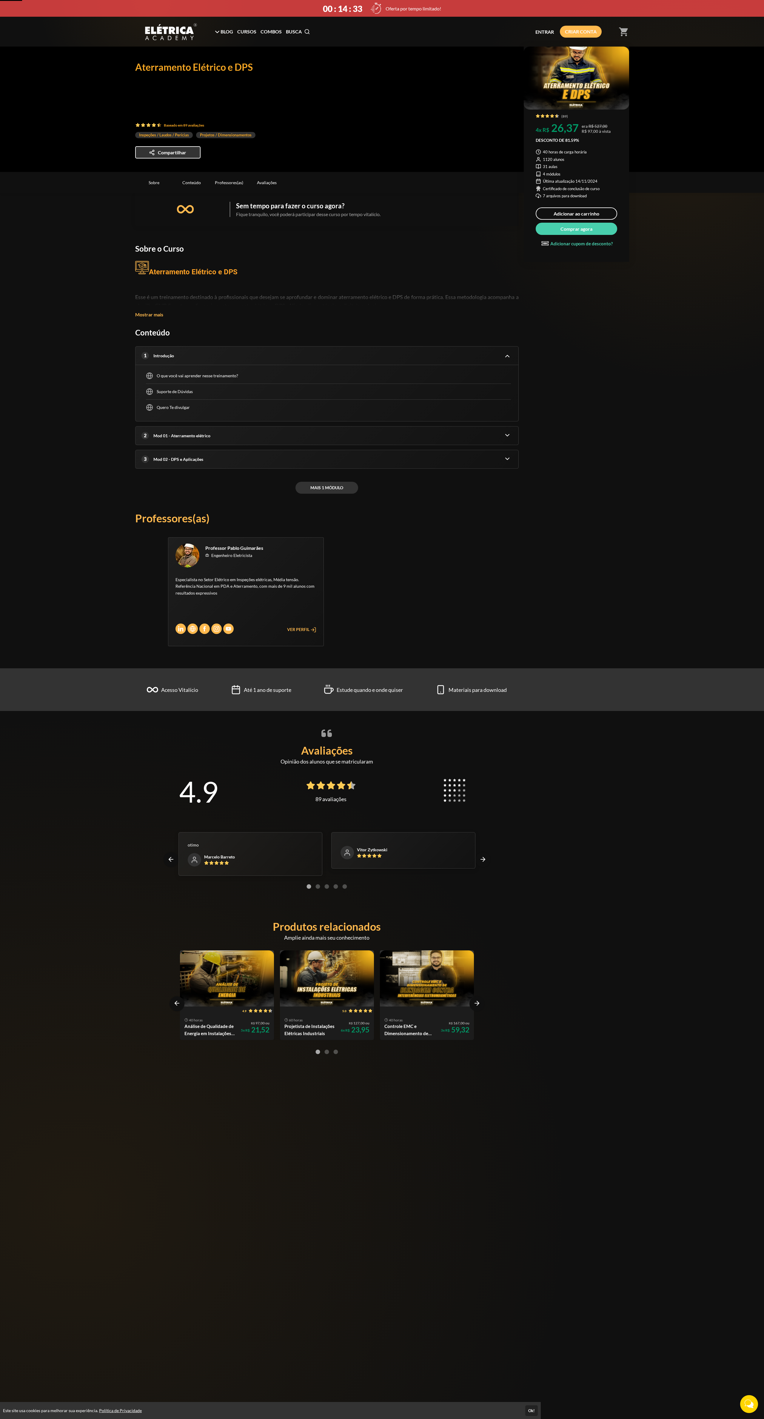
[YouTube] (228, 629)
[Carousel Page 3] (326, 886)
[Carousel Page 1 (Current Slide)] (308, 886)
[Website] (192, 629)
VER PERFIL (298, 629)
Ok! (531, 1410)
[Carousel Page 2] (317, 886)
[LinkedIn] (180, 629)
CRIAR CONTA (581, 31)
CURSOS (246, 31)
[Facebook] (204, 629)
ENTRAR (544, 32)
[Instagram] (216, 629)
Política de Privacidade (120, 1410)
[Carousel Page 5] (344, 886)
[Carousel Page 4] (335, 886)
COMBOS (271, 31)
